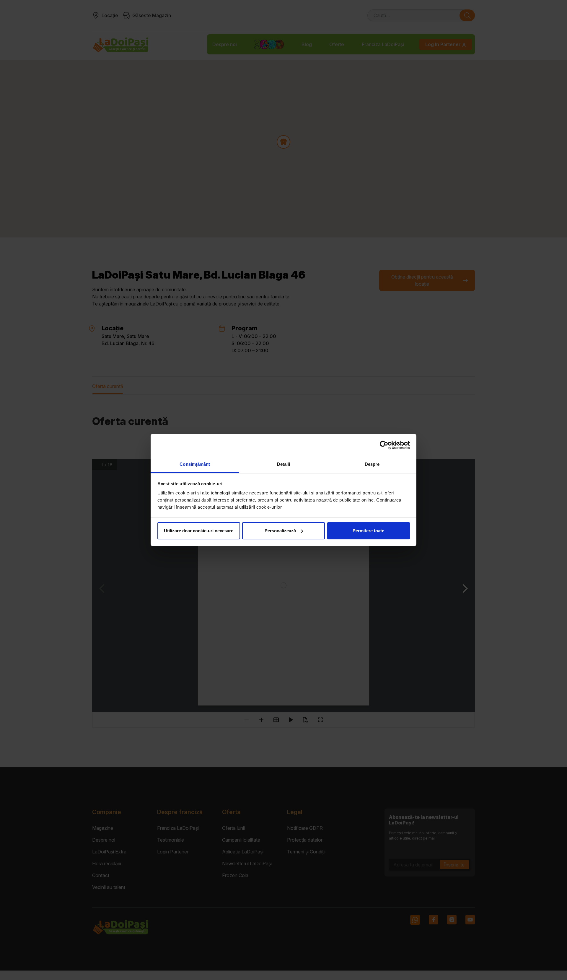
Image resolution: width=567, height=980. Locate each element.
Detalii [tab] (283, 464)
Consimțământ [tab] (195, 464)
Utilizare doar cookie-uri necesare (198, 530)
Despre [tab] (372, 464)
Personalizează (280, 530)
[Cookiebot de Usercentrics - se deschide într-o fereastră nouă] (384, 445)
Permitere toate (368, 530)
